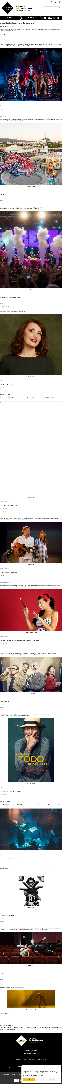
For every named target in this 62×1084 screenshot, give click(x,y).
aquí (8, 105)
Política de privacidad (19, 1067)
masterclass (46, 1027)
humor (34, 1027)
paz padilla (10, 1029)
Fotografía (32, 1059)
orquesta (53, 1027)
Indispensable (15, 1057)
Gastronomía (39, 1057)
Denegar (41, 1079)
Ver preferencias (54, 1079)
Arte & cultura (24, 1057)
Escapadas (19, 1059)
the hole (15, 1029)
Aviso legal (8, 1067)
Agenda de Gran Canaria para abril (17, 23)
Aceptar (29, 1079)
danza (15, 1027)
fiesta (18, 1027)
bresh (11, 1027)
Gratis (38, 1059)
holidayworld (29, 1027)
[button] (59, 1067)
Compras (25, 1059)
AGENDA (10, 1025)
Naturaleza (47, 1057)
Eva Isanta (20, 45)
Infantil (43, 1059)
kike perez (40, 1027)
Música (32, 1057)
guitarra (23, 1027)
